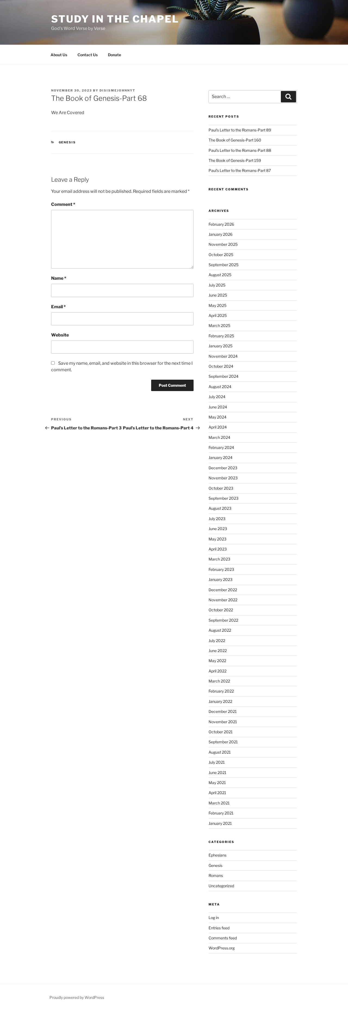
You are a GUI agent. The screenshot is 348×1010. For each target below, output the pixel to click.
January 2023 (220, 579)
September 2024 (223, 376)
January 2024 (220, 457)
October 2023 (221, 488)
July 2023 (217, 518)
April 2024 (218, 427)
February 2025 (221, 335)
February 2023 (221, 569)
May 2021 (217, 782)
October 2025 (221, 254)
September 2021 (223, 742)
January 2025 (220, 346)
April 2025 (218, 315)
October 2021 (221, 731)
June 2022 (218, 650)
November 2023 (223, 478)
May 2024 (217, 417)
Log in (214, 917)
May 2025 (217, 305)
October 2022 (221, 610)
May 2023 (217, 539)
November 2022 (223, 599)
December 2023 (223, 467)
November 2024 (223, 356)
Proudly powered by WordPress (76, 997)
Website (60, 335)
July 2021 (217, 762)
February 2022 (221, 691)
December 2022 (223, 589)
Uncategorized (221, 885)
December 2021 (223, 711)
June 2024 (218, 407)
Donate (114, 54)
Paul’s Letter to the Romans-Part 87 (240, 170)
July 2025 (217, 285)
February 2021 (221, 813)
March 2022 (219, 681)
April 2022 (217, 671)
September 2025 (223, 264)
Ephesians (217, 855)
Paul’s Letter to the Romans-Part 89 (240, 130)
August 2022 (220, 630)
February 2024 (221, 447)
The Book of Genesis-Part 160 (235, 140)
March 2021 (219, 803)
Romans (216, 875)
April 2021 (217, 792)
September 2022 (223, 620)
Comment (63, 204)
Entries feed (219, 928)
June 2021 (217, 772)
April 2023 (218, 549)
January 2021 (220, 823)
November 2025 (223, 244)
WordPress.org (222, 948)
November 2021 (223, 721)
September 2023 (223, 498)
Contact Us (87, 54)
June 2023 (218, 528)
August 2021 (220, 752)
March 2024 (219, 437)
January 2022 (220, 701)
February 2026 (221, 224)
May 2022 (217, 660)
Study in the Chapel (115, 19)
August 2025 (220, 274)
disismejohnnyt (117, 90)
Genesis (67, 142)
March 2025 (219, 325)
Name (58, 278)
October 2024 (221, 366)
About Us (59, 54)
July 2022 (217, 640)
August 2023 (220, 508)
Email (58, 306)
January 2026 (220, 234)
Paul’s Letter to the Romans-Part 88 (240, 150)
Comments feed (223, 938)
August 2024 (220, 386)
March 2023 (219, 559)
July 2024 (217, 396)
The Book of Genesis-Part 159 (235, 160)
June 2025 (218, 295)
